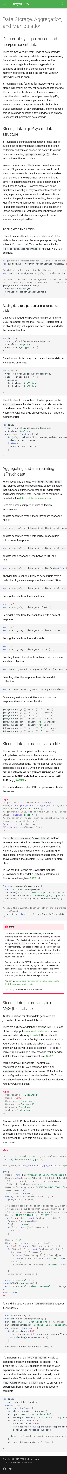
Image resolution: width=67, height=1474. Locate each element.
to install (35, 1035)
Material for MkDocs (22, 1462)
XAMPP (20, 780)
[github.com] (4, 1468)
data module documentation (35, 498)
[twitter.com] (10, 1468)
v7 (28, 4)
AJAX (33, 878)
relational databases (37, 1031)
